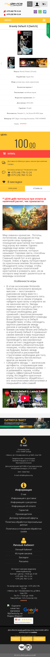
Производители (24, 514)
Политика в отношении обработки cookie (23, 530)
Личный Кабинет (23, 549)
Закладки (23, 557)
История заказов (23, 553)
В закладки (14, 182)
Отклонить (27, 639)
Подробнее (39, 639)
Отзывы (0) (37, 188)
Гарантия (23, 510)
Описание (12, 188)
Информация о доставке (23, 498)
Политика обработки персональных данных (23, 523)
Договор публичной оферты (23, 518)
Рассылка (23, 561)
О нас (23, 494)
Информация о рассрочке (24, 502)
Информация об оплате (24, 506)
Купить (11, 154)
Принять (15, 639)
